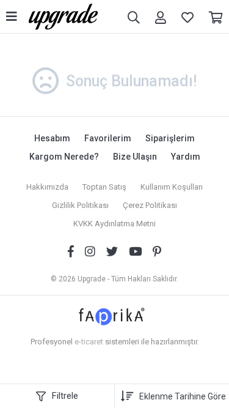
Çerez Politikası (150, 205)
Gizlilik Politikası (80, 205)
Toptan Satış (104, 186)
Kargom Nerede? (64, 156)
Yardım (185, 156)
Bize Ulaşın (135, 156)
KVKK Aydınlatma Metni (114, 223)
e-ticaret (89, 341)
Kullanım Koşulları (171, 186)
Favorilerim (107, 138)
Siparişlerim (170, 138)
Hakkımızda (47, 186)
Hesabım (52, 138)
